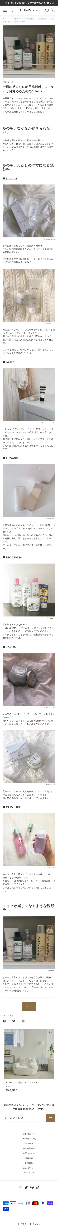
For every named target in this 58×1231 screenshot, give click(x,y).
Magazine (16, 19)
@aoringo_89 (50, 784)
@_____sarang (49, 323)
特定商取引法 (29, 1148)
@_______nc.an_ (48, 422)
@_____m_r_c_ (49, 239)
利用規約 (29, 1163)
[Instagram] (20, 1187)
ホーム (5, 19)
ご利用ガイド (29, 1134)
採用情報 (29, 1158)
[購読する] (50, 1118)
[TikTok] (37, 1187)
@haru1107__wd (49, 707)
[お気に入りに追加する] (50, 1032)
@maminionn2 (50, 518)
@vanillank (51, 970)
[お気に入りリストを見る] (47, 10)
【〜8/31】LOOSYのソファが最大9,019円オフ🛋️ (29, 2)
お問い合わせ (29, 1153)
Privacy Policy (29, 1138)
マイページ (29, 1173)
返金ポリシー (29, 1168)
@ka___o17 (51, 618)
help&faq (28, 1143)
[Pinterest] (32, 1187)
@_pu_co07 (51, 867)
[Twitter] (26, 1187)
